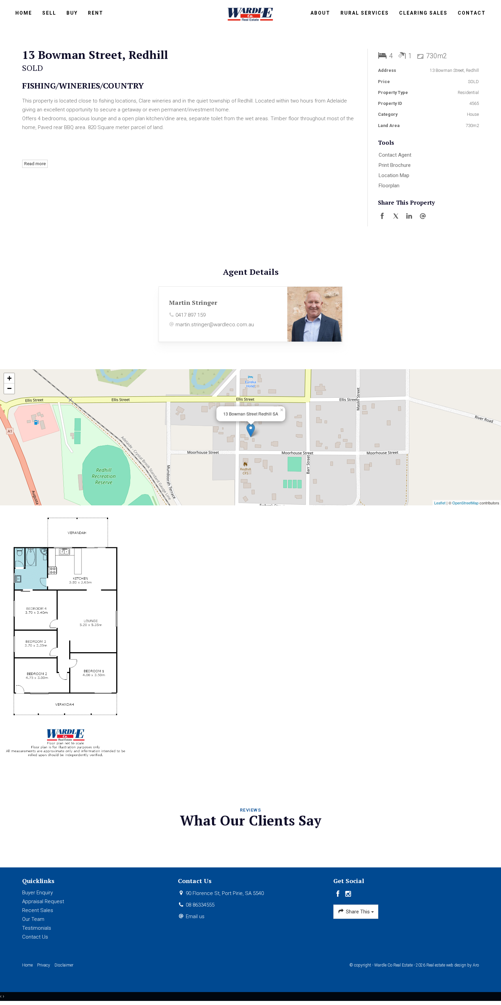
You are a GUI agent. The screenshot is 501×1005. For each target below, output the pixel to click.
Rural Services (364, 13)
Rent (95, 13)
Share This (358, 912)
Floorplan (389, 186)
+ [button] (9, 378)
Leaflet (439, 502)
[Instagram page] (348, 894)
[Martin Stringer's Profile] (314, 314)
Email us (195, 916)
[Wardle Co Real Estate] (250, 14)
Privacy (43, 965)
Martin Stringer (193, 302)
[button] (427, 165)
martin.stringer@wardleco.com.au (215, 324)
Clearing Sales (423, 13)
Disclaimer (64, 965)
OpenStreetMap (465, 502)
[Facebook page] (338, 894)
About (320, 13)
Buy (72, 13)
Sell (49, 13)
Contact (472, 13)
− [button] (9, 388)
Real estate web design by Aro (452, 965)
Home (23, 13)
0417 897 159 (191, 315)
